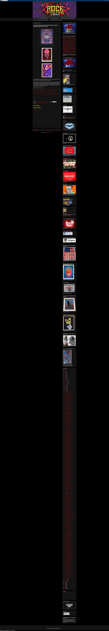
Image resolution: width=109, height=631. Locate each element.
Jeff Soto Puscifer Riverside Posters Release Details (68, 454)
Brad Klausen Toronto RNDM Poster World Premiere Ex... (69, 493)
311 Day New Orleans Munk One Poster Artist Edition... (69, 463)
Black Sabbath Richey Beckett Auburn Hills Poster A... (69, 498)
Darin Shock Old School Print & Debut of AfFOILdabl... (69, 435)
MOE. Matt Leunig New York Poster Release (68, 437)
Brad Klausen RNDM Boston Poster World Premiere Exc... (69, 496)
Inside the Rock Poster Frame (41, 101)
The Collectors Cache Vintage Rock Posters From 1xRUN (69, 469)
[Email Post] (50, 101)
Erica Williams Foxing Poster (68, 415)
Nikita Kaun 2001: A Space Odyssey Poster (68, 526)
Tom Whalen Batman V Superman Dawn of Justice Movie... (69, 464)
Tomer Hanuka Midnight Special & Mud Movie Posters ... (69, 514)
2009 (65, 588)
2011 (64, 586)
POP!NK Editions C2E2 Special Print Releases (69, 481)
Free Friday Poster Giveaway (54, 18)
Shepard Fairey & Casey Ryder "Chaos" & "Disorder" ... (69, 450)
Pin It (34, 99)
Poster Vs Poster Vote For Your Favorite (55, 20)
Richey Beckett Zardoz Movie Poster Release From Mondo (69, 395)
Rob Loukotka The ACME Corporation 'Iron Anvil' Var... (69, 422)
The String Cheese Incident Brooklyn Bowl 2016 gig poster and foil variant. (44, 91)
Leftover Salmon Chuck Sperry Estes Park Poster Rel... (69, 513)
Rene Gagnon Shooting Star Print (69, 455)
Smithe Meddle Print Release (68, 404)
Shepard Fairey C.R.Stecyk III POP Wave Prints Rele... (69, 403)
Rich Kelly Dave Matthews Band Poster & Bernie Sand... (69, 558)
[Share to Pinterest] (55, 101)
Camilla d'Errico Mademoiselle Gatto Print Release (69, 565)
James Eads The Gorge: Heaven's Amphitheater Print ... (69, 524)
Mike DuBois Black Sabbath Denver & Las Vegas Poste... (69, 554)
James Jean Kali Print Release (69, 476)
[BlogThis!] (53, 101)
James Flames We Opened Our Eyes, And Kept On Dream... (69, 531)
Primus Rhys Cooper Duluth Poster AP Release (68, 443)
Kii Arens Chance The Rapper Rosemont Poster (69, 504)
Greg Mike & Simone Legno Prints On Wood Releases (69, 502)
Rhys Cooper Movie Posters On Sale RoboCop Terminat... (69, 546)
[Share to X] (54, 101)
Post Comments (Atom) (48, 132)
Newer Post (35, 129)
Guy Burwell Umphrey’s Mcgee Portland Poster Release (69, 420)
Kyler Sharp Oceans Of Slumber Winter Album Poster (69, 518)
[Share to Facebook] (55, 101)
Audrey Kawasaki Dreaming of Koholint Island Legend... (69, 459)
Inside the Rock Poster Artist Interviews (42, 18)
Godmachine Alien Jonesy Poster (69, 570)
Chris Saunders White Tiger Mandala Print (68, 392)
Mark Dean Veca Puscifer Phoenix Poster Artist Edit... (69, 445)
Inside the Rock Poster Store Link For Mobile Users (67, 18)
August (66, 384)
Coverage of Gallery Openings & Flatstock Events (41, 20)
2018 (65, 376)
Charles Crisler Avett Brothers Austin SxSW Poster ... (69, 471)
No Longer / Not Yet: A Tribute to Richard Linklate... (69, 452)
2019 (65, 375)
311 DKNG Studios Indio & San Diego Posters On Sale (69, 543)
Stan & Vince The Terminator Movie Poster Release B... (68, 556)
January (66, 580)
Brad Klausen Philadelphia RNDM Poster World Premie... (69, 516)
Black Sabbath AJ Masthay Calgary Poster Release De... (69, 539)
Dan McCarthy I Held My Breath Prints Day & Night (69, 433)
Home (34, 18)
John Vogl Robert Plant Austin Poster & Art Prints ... (69, 414)
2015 (65, 581)
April (65, 389)
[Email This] (52, 101)
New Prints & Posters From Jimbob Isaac (68, 491)
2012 (65, 585)
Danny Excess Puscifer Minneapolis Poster (68, 428)
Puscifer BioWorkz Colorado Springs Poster (68, 441)
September (66, 383)
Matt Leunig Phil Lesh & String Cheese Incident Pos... (69, 485)
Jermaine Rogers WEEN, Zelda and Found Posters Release (69, 552)
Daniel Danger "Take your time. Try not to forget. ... (69, 577)
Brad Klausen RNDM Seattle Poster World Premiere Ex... (69, 545)
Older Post (58, 129)
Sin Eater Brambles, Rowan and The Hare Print (69, 506)
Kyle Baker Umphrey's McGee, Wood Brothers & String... (69, 457)
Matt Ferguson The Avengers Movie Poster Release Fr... (68, 412)
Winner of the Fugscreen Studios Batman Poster (69, 417)
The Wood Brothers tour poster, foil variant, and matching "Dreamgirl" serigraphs (45, 93)
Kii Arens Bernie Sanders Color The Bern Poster (69, 563)
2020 (65, 374)
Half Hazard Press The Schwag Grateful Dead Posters (69, 408)
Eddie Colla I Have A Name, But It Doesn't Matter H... (69, 473)
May (65, 388)
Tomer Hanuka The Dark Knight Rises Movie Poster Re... (69, 397)
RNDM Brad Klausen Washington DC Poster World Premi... (69, 528)
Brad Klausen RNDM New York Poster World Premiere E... (69, 533)
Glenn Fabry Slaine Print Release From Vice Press (69, 448)
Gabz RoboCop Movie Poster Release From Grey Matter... (69, 487)
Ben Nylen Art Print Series (68, 511)
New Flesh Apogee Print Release (69, 438)
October (66, 382)
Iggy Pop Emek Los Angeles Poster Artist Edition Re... (68, 440)
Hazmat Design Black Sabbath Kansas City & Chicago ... (69, 560)
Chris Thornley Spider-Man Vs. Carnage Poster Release (69, 537)
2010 (65, 587)
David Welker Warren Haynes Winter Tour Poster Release (69, 535)
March (66, 390)
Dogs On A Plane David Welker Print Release (69, 548)
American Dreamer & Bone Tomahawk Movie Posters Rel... (69, 550)
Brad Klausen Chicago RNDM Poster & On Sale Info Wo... (69, 483)
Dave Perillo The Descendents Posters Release (69, 475)
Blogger (61, 628)
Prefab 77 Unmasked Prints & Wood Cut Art (69, 573)
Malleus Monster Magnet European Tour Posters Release (68, 467)
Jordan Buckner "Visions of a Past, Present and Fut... (68, 522)
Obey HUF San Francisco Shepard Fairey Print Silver (68, 510)
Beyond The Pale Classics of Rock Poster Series (68, 500)
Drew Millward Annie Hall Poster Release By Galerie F (69, 561)
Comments (65, 614)
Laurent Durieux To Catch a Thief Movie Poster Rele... (69, 399)
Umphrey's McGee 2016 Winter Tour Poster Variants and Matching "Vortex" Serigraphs (46, 89)
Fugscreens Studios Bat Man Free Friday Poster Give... (68, 418)
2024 (65, 369)
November (66, 381)
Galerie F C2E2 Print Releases (69, 431)
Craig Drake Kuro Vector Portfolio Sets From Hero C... (69, 569)
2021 (65, 373)
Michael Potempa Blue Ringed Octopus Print (69, 461)
